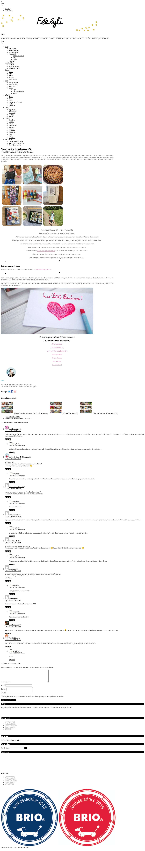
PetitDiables (13, 638)
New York (12, 132)
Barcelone (12, 120)
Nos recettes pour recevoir (17, 143)
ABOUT (7, 9)
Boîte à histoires (14, 50)
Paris (10, 134)
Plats (10, 73)
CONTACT (8, 10)
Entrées (11, 72)
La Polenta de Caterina (13, 417)
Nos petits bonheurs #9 (16, 149)
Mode (10, 104)
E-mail (3, 689)
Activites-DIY (9, 63)
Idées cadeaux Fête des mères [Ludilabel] (17, 418)
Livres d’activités (14, 68)
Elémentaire (12, 111)
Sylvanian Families (18, 91)
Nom (3, 685)
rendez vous (8, 139)
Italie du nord (13, 125)
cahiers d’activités (18, 56)
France (11, 123)
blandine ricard (14, 429)
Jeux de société (13, 82)
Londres (11, 129)
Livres (15, 59)
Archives (3, 740)
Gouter (11, 75)
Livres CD (12, 113)
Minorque (12, 131)
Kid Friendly (13, 541)
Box (10, 98)
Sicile (10, 136)
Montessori (12, 54)
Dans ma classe (13, 52)
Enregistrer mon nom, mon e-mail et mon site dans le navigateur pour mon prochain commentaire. (33, 696)
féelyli (2, 34)
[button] (1, 5)
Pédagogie (12, 61)
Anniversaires (13, 79)
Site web (3, 693)
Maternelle (12, 109)
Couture (11, 65)
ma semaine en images (17, 152)
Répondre (8, 439)
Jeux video (12, 86)
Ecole (6, 47)
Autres (15, 93)
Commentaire (5, 682)
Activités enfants (14, 66)
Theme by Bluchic (23, 847)
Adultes (11, 116)
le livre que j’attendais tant (46, 251)
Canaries (11, 122)
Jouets (11, 88)
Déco (10, 100)
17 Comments (29, 152)
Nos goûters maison (15, 145)
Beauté (11, 97)
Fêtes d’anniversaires (15, 102)
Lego (14, 89)
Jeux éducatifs (13, 84)
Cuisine (7, 70)
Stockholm (12, 138)
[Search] (25, 748)
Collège (11, 114)
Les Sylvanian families (16, 141)
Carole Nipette (14, 625)
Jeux (14, 57)
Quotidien (12, 106)
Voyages (7, 118)
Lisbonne (11, 127)
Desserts (11, 77)
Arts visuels (12, 48)
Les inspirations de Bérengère (19, 457)
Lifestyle (7, 95)
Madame (12, 569)
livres (6, 107)
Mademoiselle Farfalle (16, 487)
